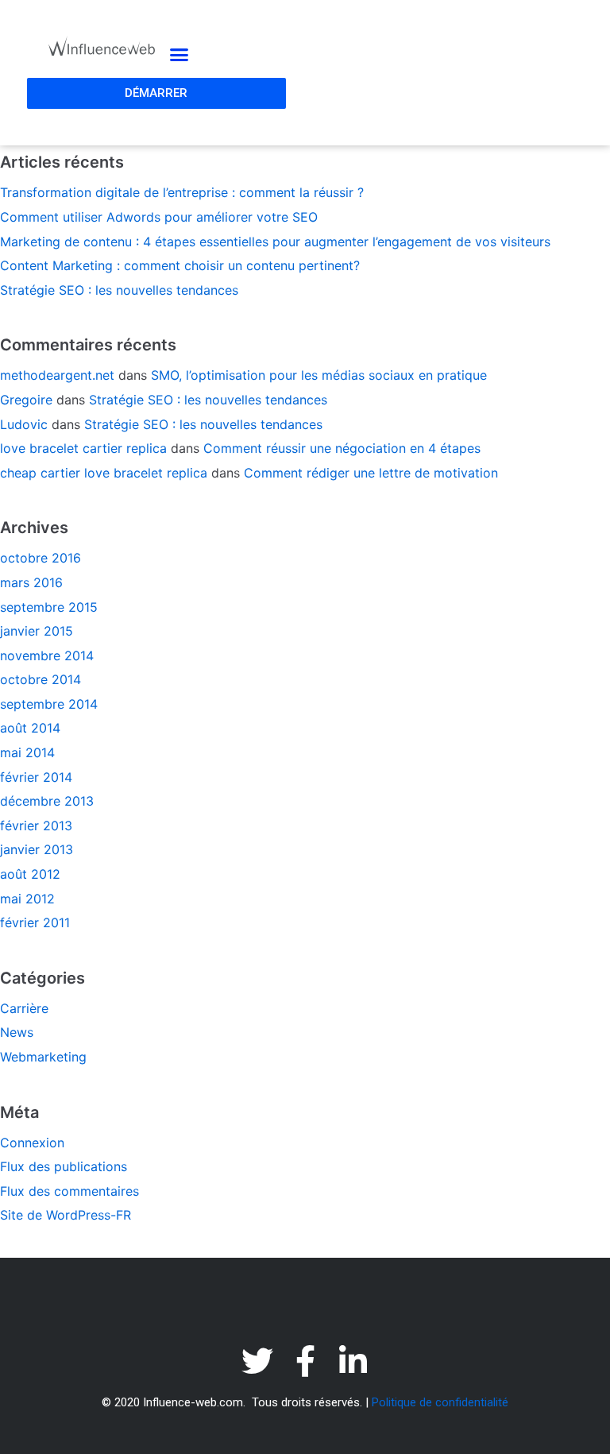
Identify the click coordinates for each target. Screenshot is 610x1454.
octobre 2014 (40, 679)
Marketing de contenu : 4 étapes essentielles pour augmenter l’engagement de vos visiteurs (275, 241)
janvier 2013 (36, 849)
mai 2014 (27, 752)
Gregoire (26, 400)
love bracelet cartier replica (83, 448)
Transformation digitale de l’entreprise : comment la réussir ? (182, 192)
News (16, 1032)
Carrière (24, 1008)
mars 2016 (31, 582)
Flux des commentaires (69, 1191)
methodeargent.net (57, 375)
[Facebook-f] (305, 1361)
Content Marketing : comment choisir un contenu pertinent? (180, 265)
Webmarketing (43, 1057)
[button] (179, 55)
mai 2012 (27, 899)
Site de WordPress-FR (65, 1215)
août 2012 (30, 874)
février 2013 (36, 825)
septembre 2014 (49, 704)
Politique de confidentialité (440, 1402)
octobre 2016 (40, 558)
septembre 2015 (49, 607)
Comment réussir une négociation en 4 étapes (342, 448)
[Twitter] (257, 1361)
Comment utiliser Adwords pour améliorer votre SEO (159, 217)
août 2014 (30, 728)
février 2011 (35, 922)
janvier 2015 (36, 631)
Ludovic (24, 424)
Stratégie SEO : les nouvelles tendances (119, 290)
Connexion (32, 1142)
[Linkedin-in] (353, 1361)
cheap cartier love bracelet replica (103, 473)
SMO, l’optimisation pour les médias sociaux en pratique (319, 375)
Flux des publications (63, 1166)
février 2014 (36, 777)
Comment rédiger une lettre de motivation (371, 473)
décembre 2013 (47, 801)
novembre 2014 (47, 655)
